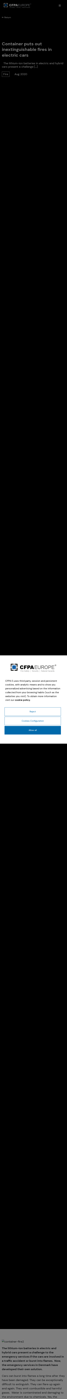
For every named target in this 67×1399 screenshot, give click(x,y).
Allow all (33, 730)
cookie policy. (23, 700)
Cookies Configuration (33, 720)
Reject (33, 711)
